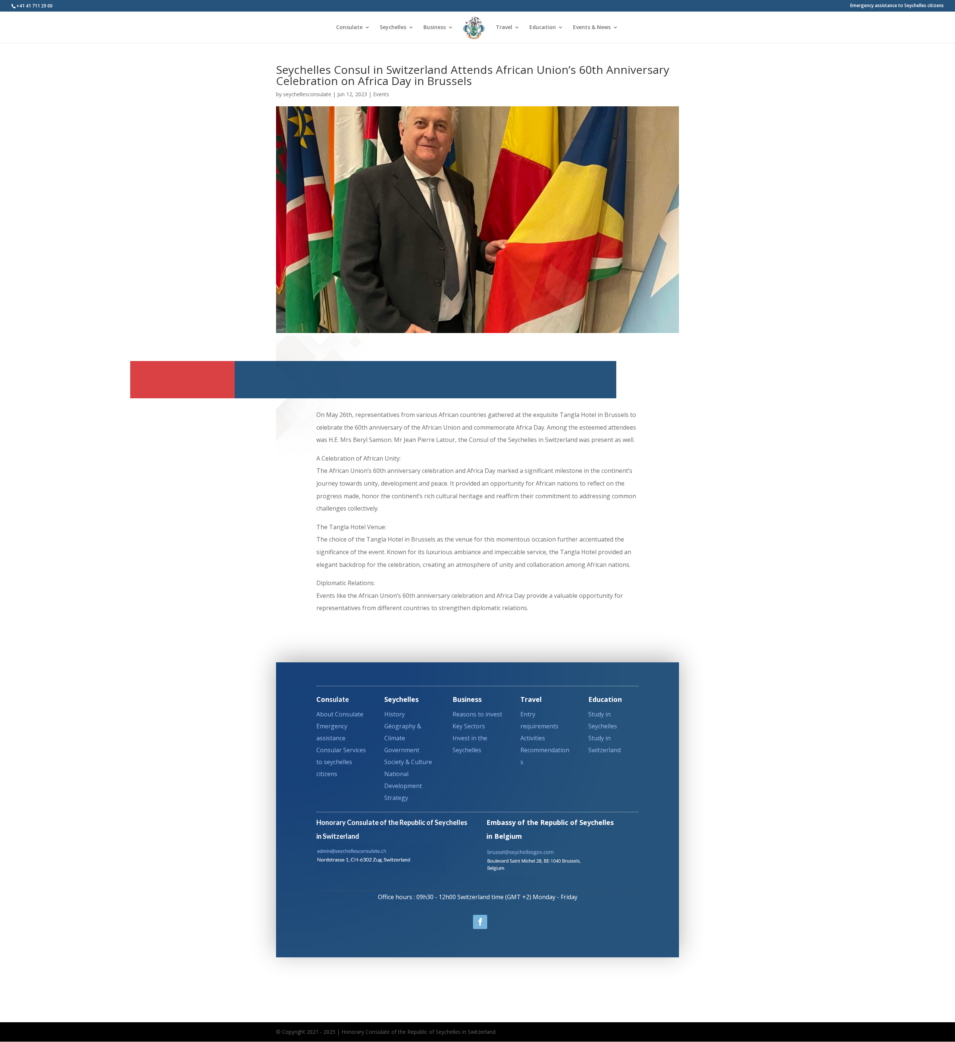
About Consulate (339, 714)
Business (434, 28)
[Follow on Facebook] (480, 922)
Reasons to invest (477, 714)
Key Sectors (469, 726)
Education (542, 28)
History (394, 714)
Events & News (592, 28)
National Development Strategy (403, 786)
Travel (504, 28)
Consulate (349, 28)
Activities (532, 738)
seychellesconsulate (307, 94)
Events (381, 94)
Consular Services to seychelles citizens (341, 762)
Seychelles (393, 28)
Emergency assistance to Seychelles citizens (897, 6)
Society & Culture (408, 762)
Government (401, 750)
